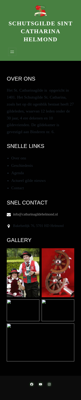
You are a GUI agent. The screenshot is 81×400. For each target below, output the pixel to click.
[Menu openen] (12, 52)
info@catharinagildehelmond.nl (35, 214)
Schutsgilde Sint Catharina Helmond (41, 31)
